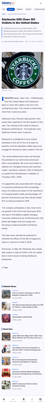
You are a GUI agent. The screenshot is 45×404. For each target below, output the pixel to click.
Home (3, 14)
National (19, 9)
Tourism (28, 9)
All (3, 9)
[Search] (41, 3)
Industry (10, 9)
